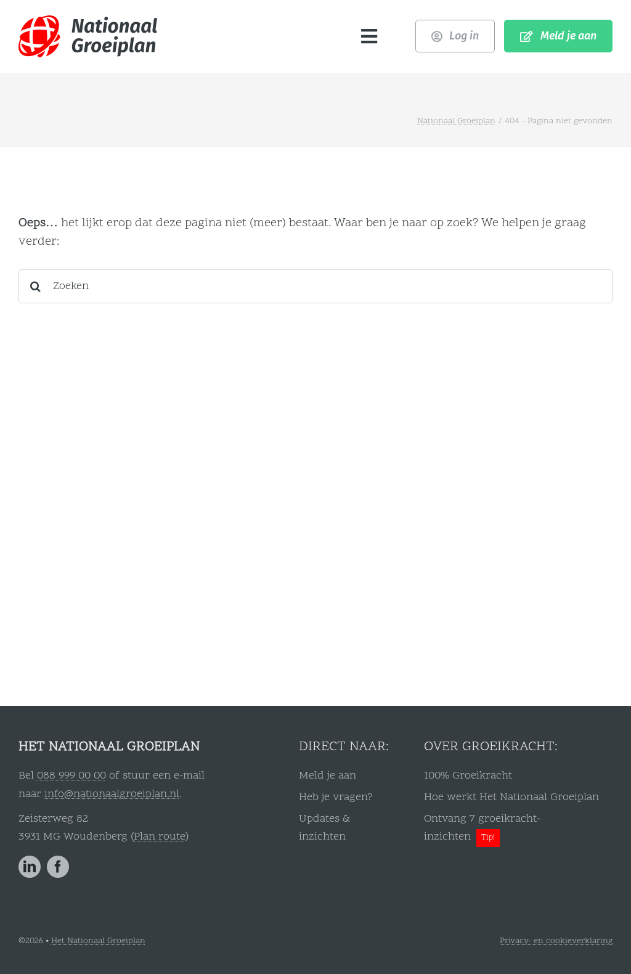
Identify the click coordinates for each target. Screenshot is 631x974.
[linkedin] (29, 867)
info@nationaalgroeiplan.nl (111, 794)
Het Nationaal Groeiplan (98, 941)
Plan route (159, 837)
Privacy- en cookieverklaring (556, 941)
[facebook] (58, 867)
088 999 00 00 (71, 776)
